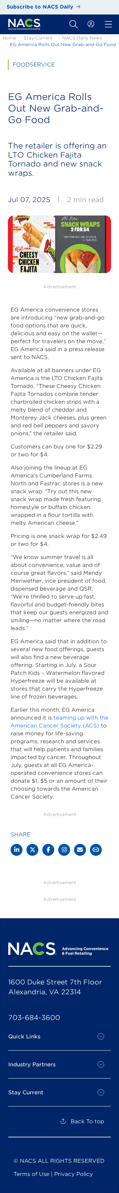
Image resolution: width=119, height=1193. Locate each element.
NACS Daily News (82, 38)
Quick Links (24, 1036)
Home (9, 38)
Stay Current (38, 38)
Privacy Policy (73, 1174)
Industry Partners (32, 1064)
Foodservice (34, 65)
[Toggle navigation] (73, 24)
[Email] (80, 850)
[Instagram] (64, 850)
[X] (32, 850)
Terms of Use (31, 1174)
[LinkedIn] (16, 850)
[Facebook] (48, 850)
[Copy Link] (96, 850)
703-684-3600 (34, 1018)
